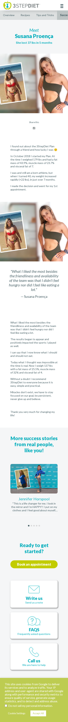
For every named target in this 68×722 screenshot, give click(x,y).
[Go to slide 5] (39, 525)
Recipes (25, 15)
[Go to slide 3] (34, 525)
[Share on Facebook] (34, 128)
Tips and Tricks (45, 15)
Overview (9, 15)
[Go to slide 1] (28, 525)
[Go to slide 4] (36, 525)
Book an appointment (34, 564)
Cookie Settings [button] (16, 713)
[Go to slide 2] (31, 525)
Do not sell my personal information (30, 705)
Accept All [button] (38, 713)
